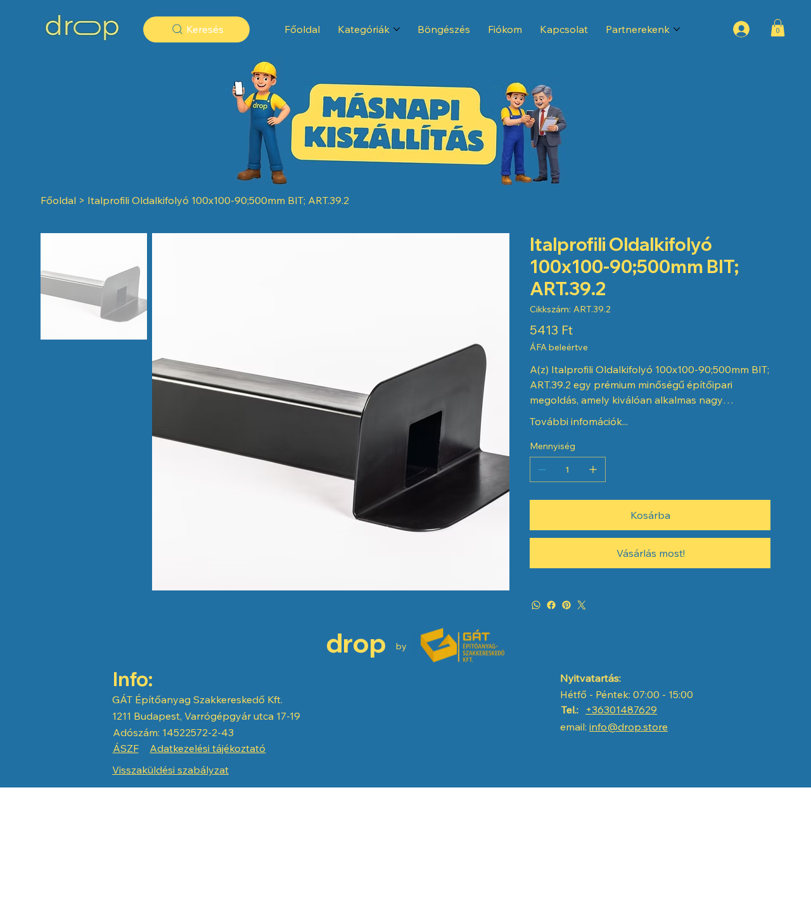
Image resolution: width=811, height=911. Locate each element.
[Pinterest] (566, 605)
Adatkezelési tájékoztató (207, 748)
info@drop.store (628, 726)
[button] (777, 27)
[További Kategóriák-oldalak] (396, 29)
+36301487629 (621, 709)
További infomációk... (579, 421)
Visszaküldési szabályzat (170, 769)
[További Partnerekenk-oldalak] (677, 29)
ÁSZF (126, 748)
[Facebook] (551, 605)
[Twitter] (581, 605)
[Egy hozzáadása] (593, 469)
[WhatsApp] (536, 605)
